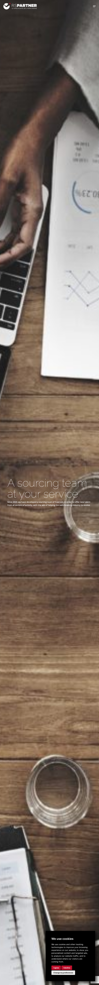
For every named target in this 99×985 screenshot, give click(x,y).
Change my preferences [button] (63, 973)
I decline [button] (66, 968)
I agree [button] (56, 968)
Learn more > (31, 514)
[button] (94, 6)
